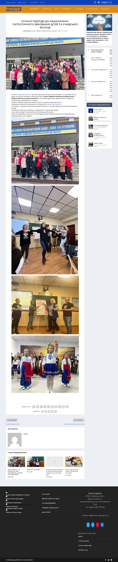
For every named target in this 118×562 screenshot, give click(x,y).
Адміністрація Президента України (18, 495)
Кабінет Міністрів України (14, 499)
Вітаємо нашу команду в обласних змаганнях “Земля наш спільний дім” (54, 472)
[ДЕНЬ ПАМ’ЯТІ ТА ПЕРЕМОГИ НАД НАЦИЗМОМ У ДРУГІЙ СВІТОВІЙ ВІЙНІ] (16, 462)
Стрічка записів (83, 541)
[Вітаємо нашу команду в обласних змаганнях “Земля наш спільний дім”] (54, 462)
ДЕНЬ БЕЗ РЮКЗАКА (33, 469)
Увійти (80, 536)
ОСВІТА (56, 9)
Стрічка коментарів (85, 545)
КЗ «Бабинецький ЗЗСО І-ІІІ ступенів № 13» (19, 560)
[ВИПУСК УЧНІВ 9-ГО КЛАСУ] (90, 118)
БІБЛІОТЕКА (105, 9)
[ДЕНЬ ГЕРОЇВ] (90, 144)
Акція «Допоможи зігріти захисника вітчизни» (71, 471)
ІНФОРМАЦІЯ (33, 9)
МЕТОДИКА (79, 9)
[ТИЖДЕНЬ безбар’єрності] (90, 135)
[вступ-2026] (90, 110)
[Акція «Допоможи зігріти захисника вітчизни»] (74, 462)
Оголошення (34, 2)
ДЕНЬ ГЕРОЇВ (98, 143)
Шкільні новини (10, 2)
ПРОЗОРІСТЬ (47, 9)
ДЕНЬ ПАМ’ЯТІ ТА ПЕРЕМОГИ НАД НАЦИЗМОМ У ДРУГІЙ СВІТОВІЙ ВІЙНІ (15, 472)
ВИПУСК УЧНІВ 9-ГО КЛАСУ (100, 118)
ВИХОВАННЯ (66, 9)
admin (34, 31)
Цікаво (42, 2)
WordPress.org (82, 550)
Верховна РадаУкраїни (13, 502)
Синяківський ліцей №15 (23, 94)
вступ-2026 (97, 109)
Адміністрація (22, 2)
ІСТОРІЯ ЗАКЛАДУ (92, 9)
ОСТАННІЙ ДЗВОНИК (101, 126)
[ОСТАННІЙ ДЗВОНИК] (90, 127)
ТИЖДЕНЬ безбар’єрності (99, 134)
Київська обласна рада (13, 512)
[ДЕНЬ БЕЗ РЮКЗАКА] (35, 462)
